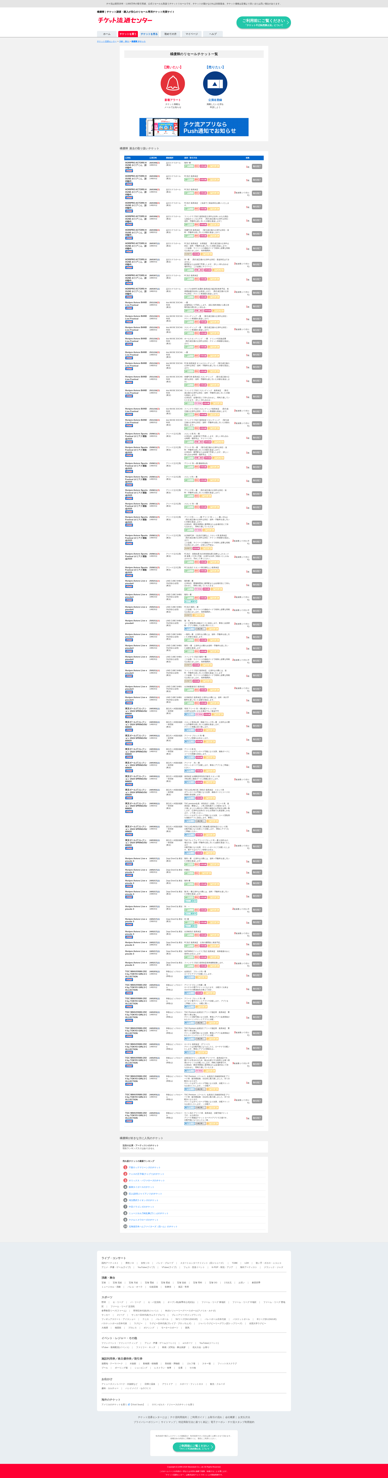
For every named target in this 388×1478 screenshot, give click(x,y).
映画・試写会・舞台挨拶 (174, 1347)
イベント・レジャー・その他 (119, 1338)
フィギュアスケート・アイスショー (118, 1319)
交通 (180, 1368)
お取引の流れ (215, 1417)
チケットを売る (149, 34)
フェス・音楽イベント (194, 1267)
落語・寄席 (183, 1287)
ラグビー (138, 1323)
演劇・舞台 (108, 1277)
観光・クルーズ (217, 1384)
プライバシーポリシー (146, 1422)
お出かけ (107, 1379)
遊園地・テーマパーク (112, 1363)
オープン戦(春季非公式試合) (181, 1302)
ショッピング (141, 1368)
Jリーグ (120, 1315)
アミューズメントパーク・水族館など (120, 1384)
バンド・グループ (164, 1263)
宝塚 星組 (165, 1282)
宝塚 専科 (197, 1282)
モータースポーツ (169, 1327)
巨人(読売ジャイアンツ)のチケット (145, 1193)
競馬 (187, 1327)
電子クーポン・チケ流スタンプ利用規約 (232, 1422)
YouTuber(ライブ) (146, 1267)
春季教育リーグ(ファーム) (114, 1310)
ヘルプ (213, 34)
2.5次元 (228, 1282)
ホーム (106, 34)
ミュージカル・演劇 (111, 1287)
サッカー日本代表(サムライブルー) (148, 1315)
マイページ (192, 34)
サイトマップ (168, 1422)
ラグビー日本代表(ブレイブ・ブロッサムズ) (170, 1323)
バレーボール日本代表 (215, 1319)
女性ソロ (145, 1263)
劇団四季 (256, 1282)
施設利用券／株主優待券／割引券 (122, 1358)
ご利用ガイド (197, 1417)
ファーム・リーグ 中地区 (244, 1302)
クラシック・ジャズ (273, 1267)
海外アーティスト (248, 1267)
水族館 (133, 1363)
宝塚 (104, 1282)
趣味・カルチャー (110, 1388)
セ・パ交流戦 (154, 1302)
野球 (104, 1302)
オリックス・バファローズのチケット (147, 1180)
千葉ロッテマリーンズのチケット (145, 1167)
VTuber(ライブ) (169, 1267)
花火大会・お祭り (200, 1347)
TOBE (235, 1263)
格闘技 (118, 1327)
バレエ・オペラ (135, 1287)
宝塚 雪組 (149, 1282)
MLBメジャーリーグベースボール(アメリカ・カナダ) (190, 1310)
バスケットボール (241, 1319)
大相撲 (105, 1327)
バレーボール (162, 1319)
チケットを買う (128, 34)
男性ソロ (129, 1263)
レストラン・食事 (162, 1368)
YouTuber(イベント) (209, 1343)
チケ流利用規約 (178, 1417)
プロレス (132, 1327)
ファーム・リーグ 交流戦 (123, 1306)
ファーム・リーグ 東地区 (214, 1302)
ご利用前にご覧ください (263, 22)
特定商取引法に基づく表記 (193, 1422)
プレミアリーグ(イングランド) (186, 1315)
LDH (247, 1263)
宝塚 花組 (117, 1282)
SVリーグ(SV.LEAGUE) (187, 1319)
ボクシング (149, 1327)
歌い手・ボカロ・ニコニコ (268, 1263)
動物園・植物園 (150, 1363)
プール (105, 1368)
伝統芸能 (153, 1287)
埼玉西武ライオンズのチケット (144, 1200)
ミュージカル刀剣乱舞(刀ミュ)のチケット (149, 1213)
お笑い (242, 1282)
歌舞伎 (168, 1287)
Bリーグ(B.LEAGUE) (267, 1319)
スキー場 (206, 1363)
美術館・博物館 (172, 1363)
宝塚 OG (213, 1282)
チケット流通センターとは (152, 1417)
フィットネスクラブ (227, 1363)
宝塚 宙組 (181, 1282)
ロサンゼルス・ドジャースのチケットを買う (173, 1404)
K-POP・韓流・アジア (222, 1267)
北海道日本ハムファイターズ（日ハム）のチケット (153, 1226)
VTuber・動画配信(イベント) (115, 1347)
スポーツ (107, 1297)
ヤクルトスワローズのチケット (144, 1220)
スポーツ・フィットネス (191, 1384)
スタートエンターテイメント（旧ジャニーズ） (202, 1263)
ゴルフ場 (191, 1363)
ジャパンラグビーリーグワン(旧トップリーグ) (220, 1323)
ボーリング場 (121, 1368)
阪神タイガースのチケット (141, 1187)
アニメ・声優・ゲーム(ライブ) (116, 1267)
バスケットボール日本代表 (114, 1323)
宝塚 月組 (133, 1282)
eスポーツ (187, 1343)
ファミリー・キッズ (145, 1347)
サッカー (106, 1315)
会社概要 (230, 1417)
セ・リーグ (118, 1302)
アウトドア (167, 1384)
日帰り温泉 (150, 1384)
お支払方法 (244, 1417)
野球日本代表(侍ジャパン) (145, 1310)
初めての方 (170, 34)
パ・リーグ (135, 1302)
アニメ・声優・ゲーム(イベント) (160, 1343)
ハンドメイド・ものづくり (138, 1388)
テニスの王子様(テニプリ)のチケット (146, 1174)
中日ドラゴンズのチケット (141, 1207)
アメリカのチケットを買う (114, 1404)
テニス (145, 1319)
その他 (192, 1368)
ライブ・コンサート (114, 1258)
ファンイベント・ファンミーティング (120, 1343)
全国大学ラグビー (257, 1323)
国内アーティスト (110, 1263)
